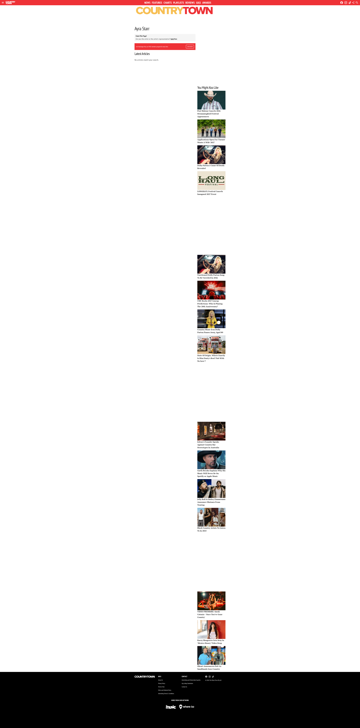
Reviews (190, 2)
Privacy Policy (161, 683)
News (147, 2)
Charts (168, 2)
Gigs (198, 2)
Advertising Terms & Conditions (166, 693)
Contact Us (184, 686)
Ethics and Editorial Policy (164, 690)
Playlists (178, 2)
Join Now (190, 47)
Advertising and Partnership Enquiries (191, 680)
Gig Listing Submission (187, 683)
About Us (160, 680)
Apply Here (174, 39)
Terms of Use (161, 686)
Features (157, 2)
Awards (206, 2)
